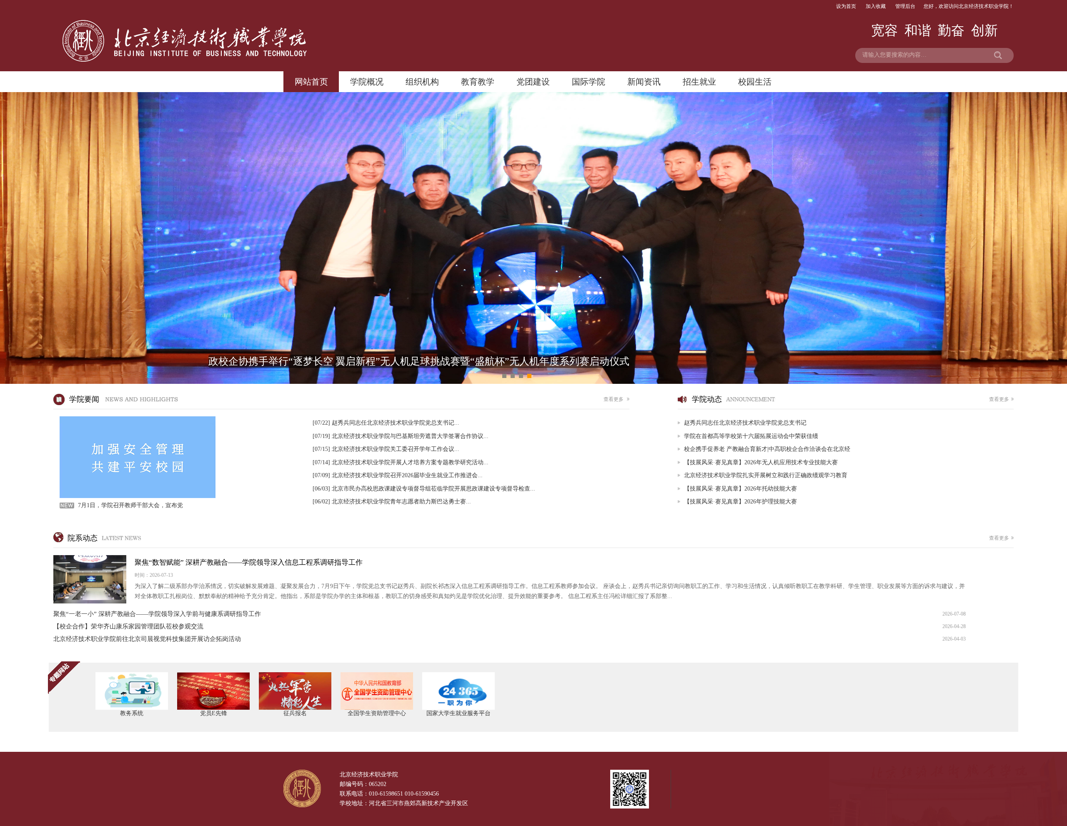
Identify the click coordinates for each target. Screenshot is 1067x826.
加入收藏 (876, 6)
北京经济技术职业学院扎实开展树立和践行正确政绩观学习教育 (765, 475)
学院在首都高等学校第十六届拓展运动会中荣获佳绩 (751, 436)
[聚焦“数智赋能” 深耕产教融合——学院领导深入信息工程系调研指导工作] (509, 579)
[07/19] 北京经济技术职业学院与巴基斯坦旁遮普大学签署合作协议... (400, 436)
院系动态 (538, 538)
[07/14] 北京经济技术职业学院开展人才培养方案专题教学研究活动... (400, 462)
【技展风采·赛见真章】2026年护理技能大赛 (740, 501)
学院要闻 (347, 399)
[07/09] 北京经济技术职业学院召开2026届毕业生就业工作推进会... (398, 475)
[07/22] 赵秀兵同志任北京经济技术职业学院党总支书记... (386, 423)
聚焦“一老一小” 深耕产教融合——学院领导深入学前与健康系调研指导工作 (509, 614)
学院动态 (850, 399)
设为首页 (846, 6)
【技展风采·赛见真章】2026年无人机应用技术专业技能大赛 (761, 462)
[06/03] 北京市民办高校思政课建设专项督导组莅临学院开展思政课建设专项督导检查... (424, 489)
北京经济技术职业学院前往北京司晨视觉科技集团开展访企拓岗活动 (509, 639)
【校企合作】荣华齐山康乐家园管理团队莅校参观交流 (509, 626)
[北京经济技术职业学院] (184, 16)
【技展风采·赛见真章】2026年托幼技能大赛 (740, 489)
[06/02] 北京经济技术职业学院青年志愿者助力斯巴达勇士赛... (392, 501)
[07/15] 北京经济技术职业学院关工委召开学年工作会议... (386, 449)
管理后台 (905, 6)
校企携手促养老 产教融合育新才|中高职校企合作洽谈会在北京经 (767, 449)
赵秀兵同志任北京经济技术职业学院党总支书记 (745, 423)
